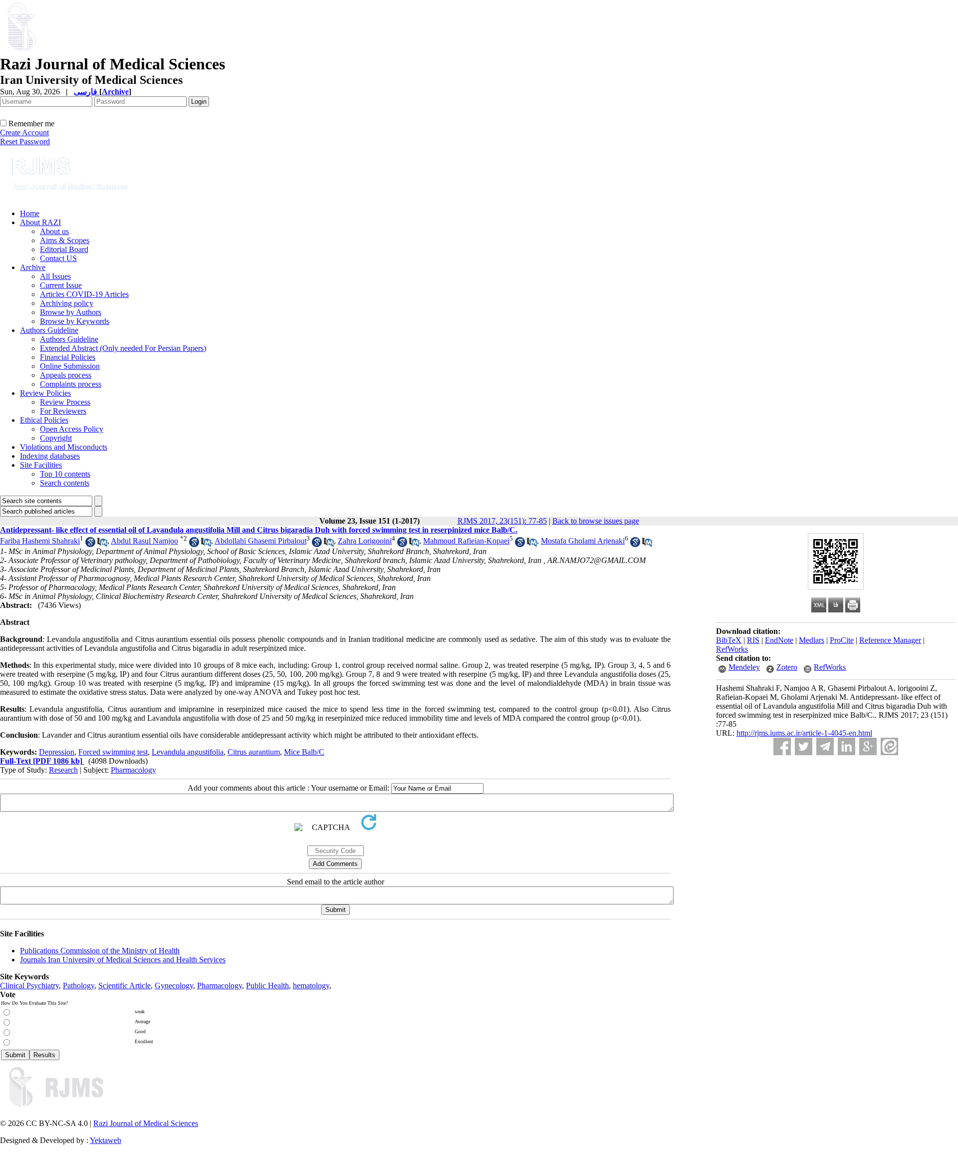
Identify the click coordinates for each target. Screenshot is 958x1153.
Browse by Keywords (74, 321)
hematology (311, 985)
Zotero (786, 667)
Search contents (64, 483)
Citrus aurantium (254, 752)
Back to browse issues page (595, 521)
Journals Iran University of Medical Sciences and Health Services (123, 959)
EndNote (779, 640)
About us (54, 231)
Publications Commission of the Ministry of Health (100, 950)
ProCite (842, 640)
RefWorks (732, 649)
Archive (32, 267)
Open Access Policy (71, 429)
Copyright (56, 438)
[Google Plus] (868, 746)
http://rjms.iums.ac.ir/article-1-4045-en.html (804, 733)
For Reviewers (63, 411)
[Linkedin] (846, 746)
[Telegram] (825, 746)
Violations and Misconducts (63, 447)
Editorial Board (64, 249)
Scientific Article (124, 985)
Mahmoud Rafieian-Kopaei (466, 541)
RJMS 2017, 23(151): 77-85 (502, 521)
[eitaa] (889, 746)
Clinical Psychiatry (29, 985)
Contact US (58, 258)
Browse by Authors (70, 312)
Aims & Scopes (64, 240)
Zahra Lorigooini (365, 541)
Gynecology (174, 985)
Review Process (65, 402)
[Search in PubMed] (102, 544)
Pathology (78, 985)
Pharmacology (133, 770)
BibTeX (728, 640)
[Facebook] (782, 746)
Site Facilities (41, 465)
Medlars (811, 640)
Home (29, 213)
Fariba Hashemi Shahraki (40, 541)
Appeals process (65, 375)
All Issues (55, 276)
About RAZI (40, 222)
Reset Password (25, 141)
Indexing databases (50, 456)
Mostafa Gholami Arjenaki (583, 541)
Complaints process (70, 384)
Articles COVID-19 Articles (84, 294)
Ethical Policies (44, 420)
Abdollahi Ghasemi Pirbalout (260, 541)
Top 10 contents (65, 474)
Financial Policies (67, 357)
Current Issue (61, 285)
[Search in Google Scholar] (90, 544)
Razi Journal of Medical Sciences (145, 1123)
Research (63, 770)
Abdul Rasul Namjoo (144, 541)
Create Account (24, 132)
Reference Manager (890, 640)
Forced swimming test (113, 752)
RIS (753, 640)
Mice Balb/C (304, 752)
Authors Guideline (49, 330)
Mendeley (744, 667)
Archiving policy (66, 303)
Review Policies (45, 393)
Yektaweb (105, 1140)
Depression (56, 752)
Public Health (267, 985)
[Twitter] (803, 746)
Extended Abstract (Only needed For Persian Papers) (123, 348)
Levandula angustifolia (188, 752)
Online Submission (70, 366)
